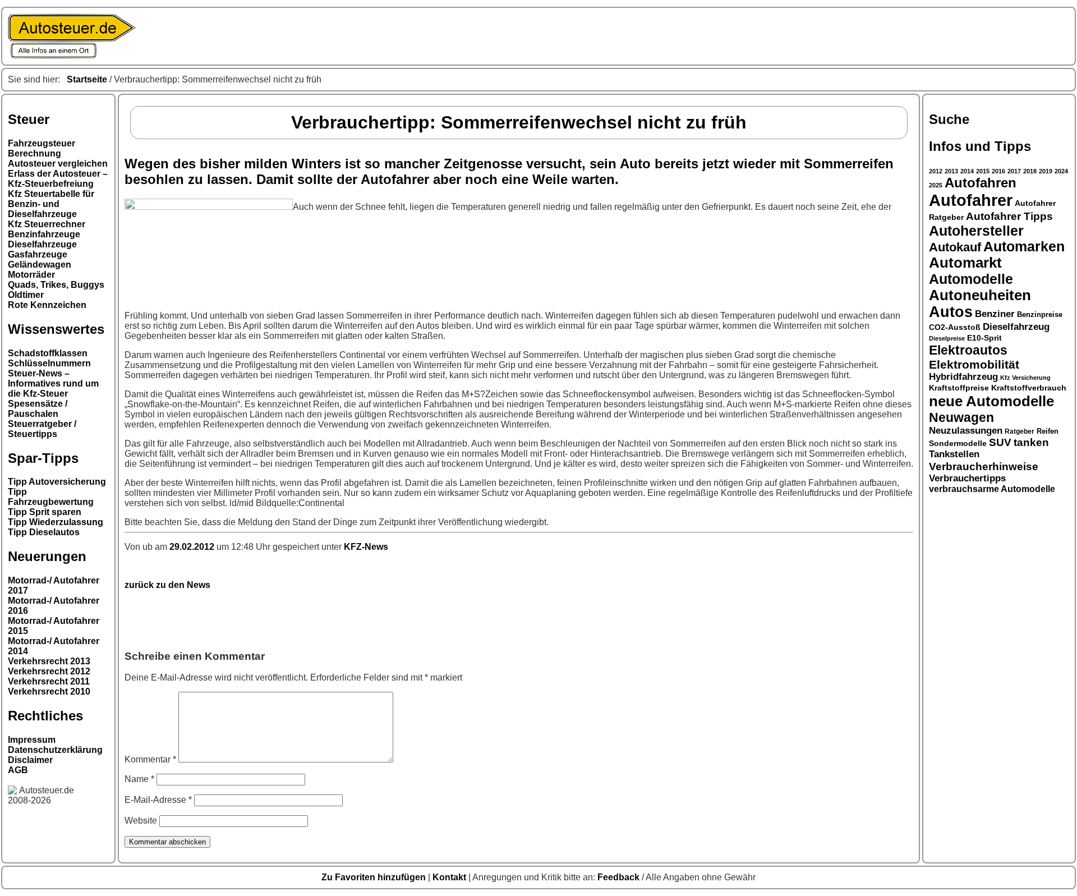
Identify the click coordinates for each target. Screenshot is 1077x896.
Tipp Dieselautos (44, 532)
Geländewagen (39, 264)
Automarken (1024, 246)
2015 (982, 171)
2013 (951, 171)
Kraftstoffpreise (959, 387)
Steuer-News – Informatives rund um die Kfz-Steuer (53, 383)
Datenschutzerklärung (55, 750)
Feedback (619, 877)
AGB (18, 770)
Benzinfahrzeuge (44, 234)
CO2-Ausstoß (955, 327)
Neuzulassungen (965, 430)
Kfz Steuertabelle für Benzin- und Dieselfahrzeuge (51, 204)
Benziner (995, 313)
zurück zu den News (167, 585)
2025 (935, 185)
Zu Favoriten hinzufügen (374, 877)
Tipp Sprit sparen (44, 512)
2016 (998, 171)
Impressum (32, 740)
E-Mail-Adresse (158, 800)
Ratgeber (1019, 431)
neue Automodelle (991, 401)
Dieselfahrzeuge (42, 244)
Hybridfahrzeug (963, 376)
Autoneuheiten (980, 295)
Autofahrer (970, 200)
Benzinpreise (1039, 315)
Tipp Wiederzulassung (55, 522)
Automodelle (971, 279)
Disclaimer (30, 760)
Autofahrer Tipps (1009, 216)
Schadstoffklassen (48, 353)
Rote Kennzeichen (47, 305)
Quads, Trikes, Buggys (56, 285)
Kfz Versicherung (1025, 377)
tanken (1031, 442)
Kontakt (450, 877)
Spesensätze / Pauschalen (37, 409)
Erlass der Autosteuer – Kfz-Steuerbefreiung (58, 179)
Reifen (1047, 431)
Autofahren (980, 183)
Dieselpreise (947, 338)
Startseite (87, 79)
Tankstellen (954, 454)
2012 (935, 171)
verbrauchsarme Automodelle (992, 489)
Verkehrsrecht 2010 (49, 691)
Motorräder (31, 274)
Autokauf (955, 247)
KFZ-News (366, 547)
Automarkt (965, 262)
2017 (1014, 171)
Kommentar (150, 759)
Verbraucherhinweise (983, 466)
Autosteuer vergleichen (58, 163)
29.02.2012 (193, 547)
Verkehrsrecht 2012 (49, 671)
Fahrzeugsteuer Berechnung (41, 148)
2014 (967, 171)
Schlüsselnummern (49, 363)
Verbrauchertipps (967, 478)
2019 (1045, 171)
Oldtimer (26, 295)
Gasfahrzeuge (37, 254)
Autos (951, 312)
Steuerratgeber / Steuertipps (42, 429)
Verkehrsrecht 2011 (49, 681)
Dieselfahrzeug (1016, 326)
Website (141, 820)
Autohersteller (976, 230)
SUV (1000, 442)
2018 (1030, 171)
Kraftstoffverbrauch (1028, 388)
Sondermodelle (958, 443)
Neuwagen (961, 417)
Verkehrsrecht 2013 (49, 661)
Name (139, 779)
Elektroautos (968, 350)
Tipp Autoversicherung (57, 481)
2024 (1061, 171)
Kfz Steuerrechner (46, 224)
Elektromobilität (974, 364)
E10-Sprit (984, 337)
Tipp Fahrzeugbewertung (51, 497)
